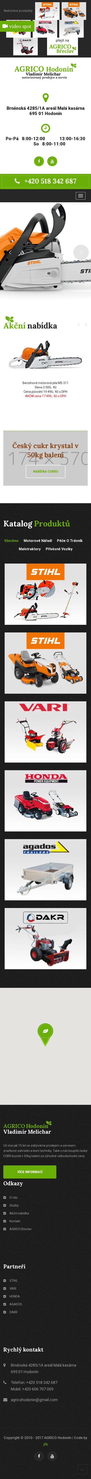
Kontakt (14, 1221)
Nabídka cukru (45, 471)
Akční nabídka (19, 1213)
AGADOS (15, 1304)
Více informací (29, 1172)
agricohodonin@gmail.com (34, 1399)
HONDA (14, 1296)
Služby (14, 1205)
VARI (12, 1288)
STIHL (13, 1280)
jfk (46, 1444)
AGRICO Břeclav (20, 1229)
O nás (13, 1197)
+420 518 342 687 (50, 181)
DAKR (13, 1312)
